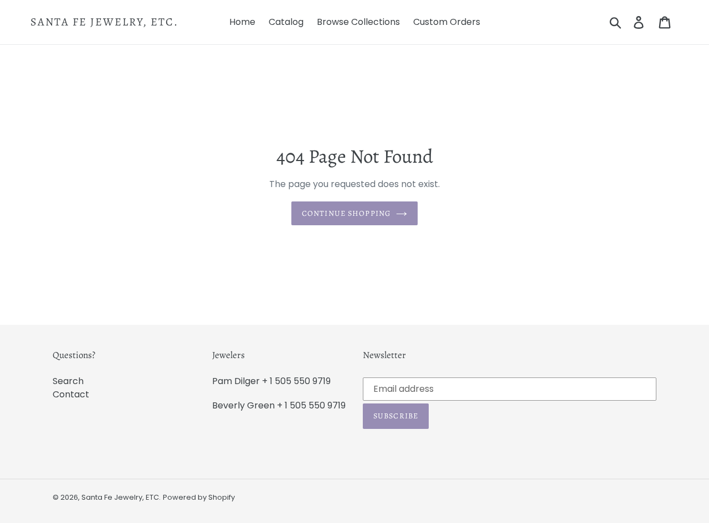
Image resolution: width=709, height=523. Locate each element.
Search (68, 381)
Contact (71, 394)
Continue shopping (346, 213)
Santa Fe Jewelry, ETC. (104, 22)
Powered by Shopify (199, 497)
